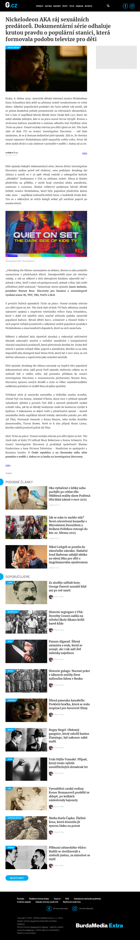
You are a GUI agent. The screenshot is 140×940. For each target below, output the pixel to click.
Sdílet (84, 153)
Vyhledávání (108, 5)
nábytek (52, 927)
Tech (71, 6)
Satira (48, 6)
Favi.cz (45, 927)
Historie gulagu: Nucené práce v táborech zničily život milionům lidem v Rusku (69, 674)
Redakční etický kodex (39, 898)
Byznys (88, 6)
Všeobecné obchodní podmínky (87, 898)
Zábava (79, 6)
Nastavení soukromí (72, 902)
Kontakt (20, 898)
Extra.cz (34, 927)
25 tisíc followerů (86, 908)
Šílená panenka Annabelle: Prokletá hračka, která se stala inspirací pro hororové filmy (69, 704)
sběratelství (54, 930)
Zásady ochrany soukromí (47, 902)
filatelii (20, 933)
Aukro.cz (30, 930)
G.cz (32, 921)
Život (65, 6)
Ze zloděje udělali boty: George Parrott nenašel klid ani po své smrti (67, 586)
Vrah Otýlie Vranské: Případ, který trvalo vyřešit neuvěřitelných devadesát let (68, 763)
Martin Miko (59, 596)
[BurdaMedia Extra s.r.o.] (99, 925)
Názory (57, 6)
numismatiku (30, 933)
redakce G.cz (11, 152)
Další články (17, 878)
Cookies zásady (24, 902)
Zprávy (39, 6)
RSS (67, 898)
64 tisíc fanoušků (60, 908)
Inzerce (57, 898)
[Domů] (11, 5)
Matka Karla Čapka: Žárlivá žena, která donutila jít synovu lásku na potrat (67, 822)
